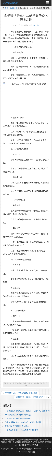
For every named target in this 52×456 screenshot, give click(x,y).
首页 (6, 8)
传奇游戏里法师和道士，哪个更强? (18, 415)
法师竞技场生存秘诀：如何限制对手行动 (31, 397)
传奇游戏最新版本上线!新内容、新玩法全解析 (23, 422)
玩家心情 (13, 8)
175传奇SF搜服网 (10, 3)
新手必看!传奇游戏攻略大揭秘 (17, 426)
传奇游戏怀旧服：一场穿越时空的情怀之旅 (21, 430)
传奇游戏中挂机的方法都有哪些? (17, 419)
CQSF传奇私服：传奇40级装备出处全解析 (21, 393)
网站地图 (31, 452)
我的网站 (18, 383)
